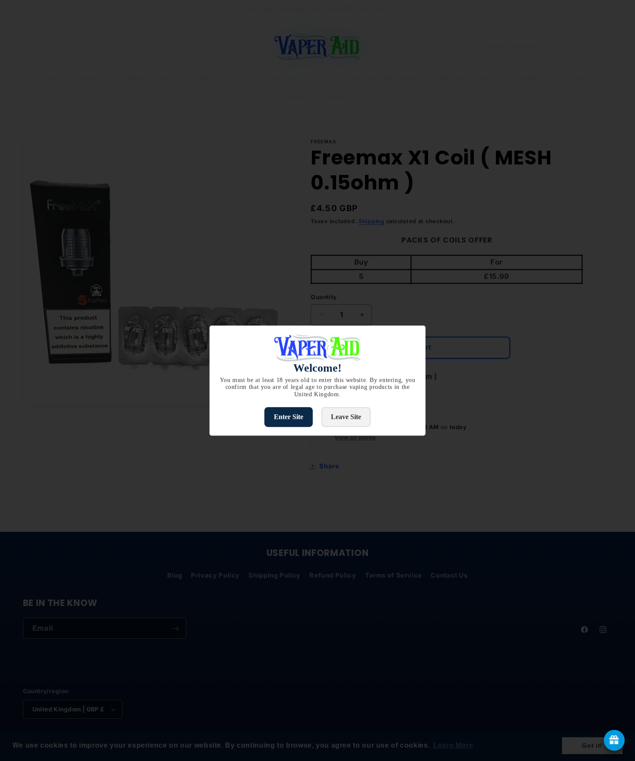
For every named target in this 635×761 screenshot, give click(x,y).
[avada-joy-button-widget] (614, 740)
